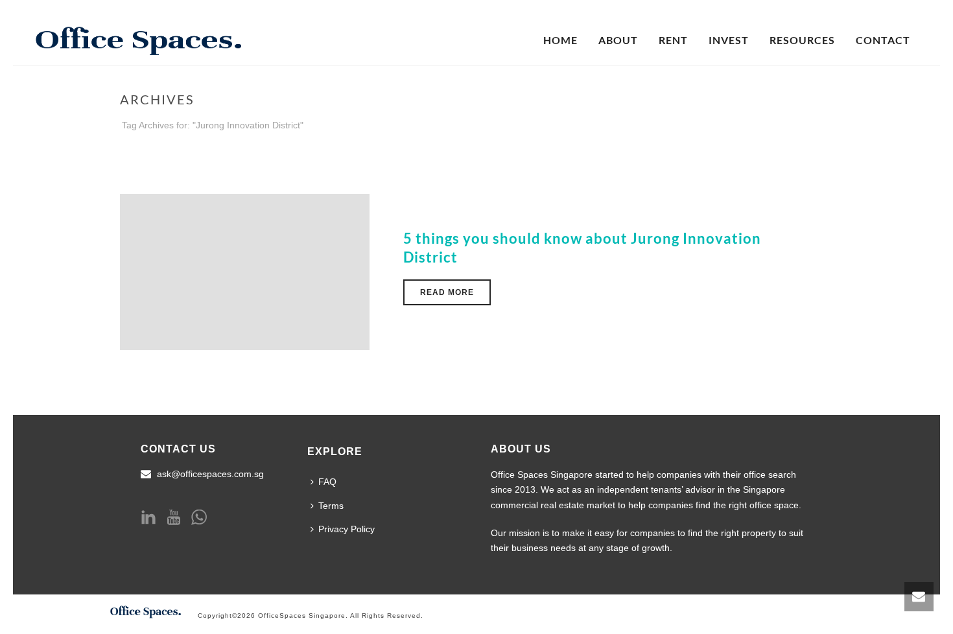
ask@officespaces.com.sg (210, 474)
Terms (331, 505)
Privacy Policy (346, 529)
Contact (883, 40)
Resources (802, 40)
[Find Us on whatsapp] (199, 518)
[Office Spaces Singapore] (146, 610)
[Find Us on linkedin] (148, 518)
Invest (729, 40)
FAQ (327, 481)
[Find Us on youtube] (174, 518)
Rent (673, 40)
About (618, 40)
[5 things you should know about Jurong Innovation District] (245, 271)
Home (560, 40)
